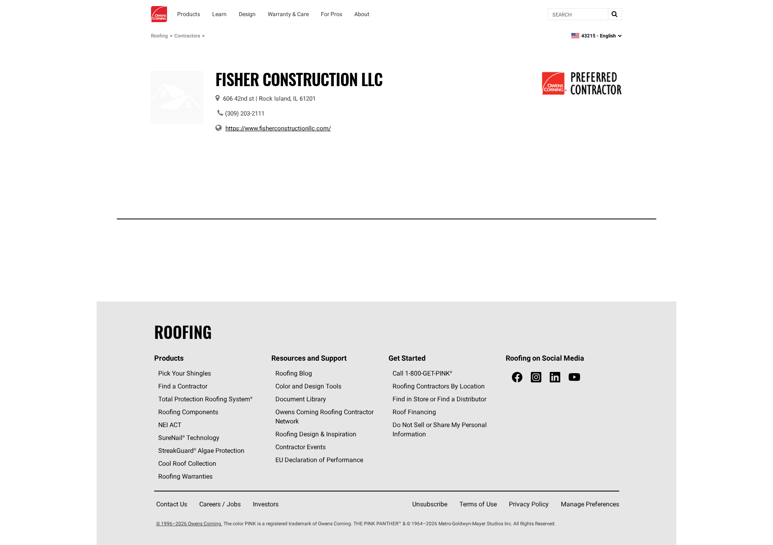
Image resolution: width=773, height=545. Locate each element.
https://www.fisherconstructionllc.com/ (278, 128)
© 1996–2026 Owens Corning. (189, 523)
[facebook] (517, 377)
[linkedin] (555, 377)
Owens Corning (159, 14)
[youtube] (574, 377)
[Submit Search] (615, 14)
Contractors (187, 36)
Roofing (159, 36)
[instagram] (536, 377)
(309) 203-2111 (245, 113)
